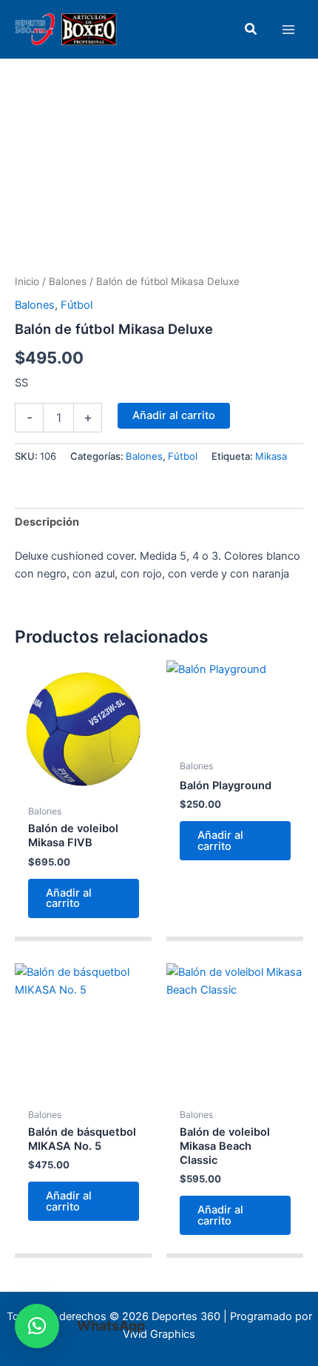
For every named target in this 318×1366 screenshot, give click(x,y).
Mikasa (271, 456)
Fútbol (76, 305)
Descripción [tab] (47, 522)
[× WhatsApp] (37, 1326)
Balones (68, 281)
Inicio (27, 281)
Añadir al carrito (173, 415)
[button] (251, 29)
